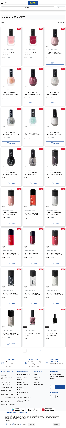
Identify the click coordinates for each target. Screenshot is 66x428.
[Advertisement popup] (33, 44)
